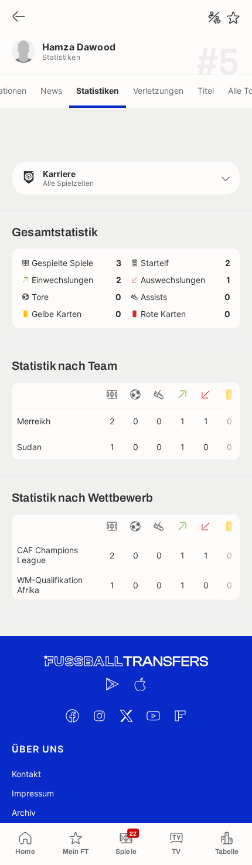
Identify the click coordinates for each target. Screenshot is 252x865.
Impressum (33, 793)
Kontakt (26, 774)
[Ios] (139, 684)
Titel (205, 91)
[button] (126, 178)
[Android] (112, 684)
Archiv (24, 813)
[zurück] (19, 17)
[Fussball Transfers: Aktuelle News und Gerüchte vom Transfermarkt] (126, 661)
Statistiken (97, 91)
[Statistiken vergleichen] (214, 18)
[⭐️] (233, 18)
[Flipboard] (180, 715)
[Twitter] (126, 715)
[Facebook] (72, 715)
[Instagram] (99, 715)
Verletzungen (158, 91)
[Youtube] (153, 715)
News (51, 91)
